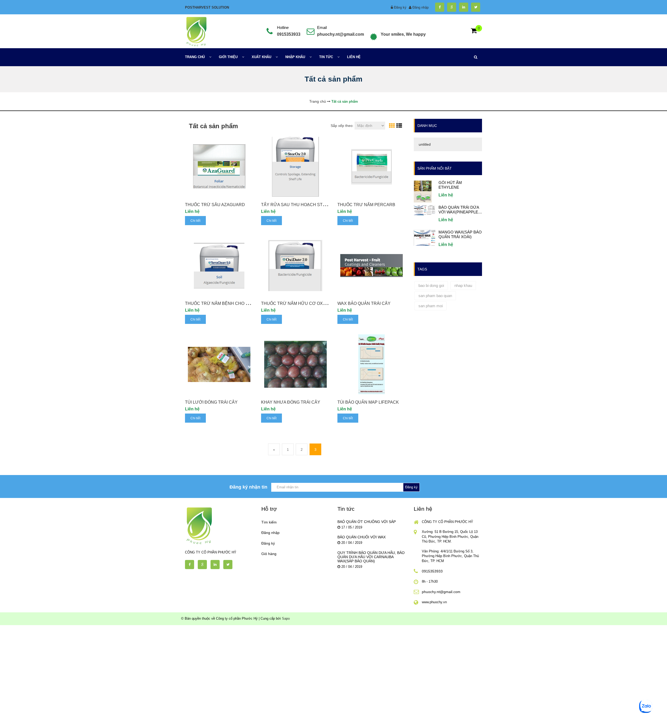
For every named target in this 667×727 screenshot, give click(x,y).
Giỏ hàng (268, 554)
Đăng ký (400, 7)
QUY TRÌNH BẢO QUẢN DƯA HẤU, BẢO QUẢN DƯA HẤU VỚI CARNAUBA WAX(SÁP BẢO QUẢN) (371, 557)
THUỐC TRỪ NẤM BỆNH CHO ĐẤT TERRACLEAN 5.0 (238, 303)
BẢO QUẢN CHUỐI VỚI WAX (361, 537)
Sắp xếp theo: (342, 126)
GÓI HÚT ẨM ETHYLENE (450, 184)
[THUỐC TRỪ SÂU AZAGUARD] (219, 167)
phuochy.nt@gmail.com (340, 34)
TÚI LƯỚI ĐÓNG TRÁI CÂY (211, 402)
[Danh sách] (399, 125)
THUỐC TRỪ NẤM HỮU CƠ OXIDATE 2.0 (301, 303)
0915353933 (288, 34)
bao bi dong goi (431, 285)
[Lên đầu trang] (580, 718)
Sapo (286, 618)
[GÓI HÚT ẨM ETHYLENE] (423, 191)
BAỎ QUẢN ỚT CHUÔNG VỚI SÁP (366, 522)
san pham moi (430, 306)
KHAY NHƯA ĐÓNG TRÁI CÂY (290, 402)
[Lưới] (392, 125)
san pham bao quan (435, 295)
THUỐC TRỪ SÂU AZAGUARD (215, 204)
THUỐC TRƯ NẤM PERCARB (366, 204)
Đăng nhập (420, 7)
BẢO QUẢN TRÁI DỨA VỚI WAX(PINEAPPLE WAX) (459, 209)
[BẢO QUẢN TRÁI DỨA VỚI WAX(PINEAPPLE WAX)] (425, 210)
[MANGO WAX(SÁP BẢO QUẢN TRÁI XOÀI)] (425, 237)
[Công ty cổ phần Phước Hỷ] (196, 31)
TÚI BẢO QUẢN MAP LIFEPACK (368, 402)
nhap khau (463, 285)
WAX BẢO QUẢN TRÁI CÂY (364, 303)
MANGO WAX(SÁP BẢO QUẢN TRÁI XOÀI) (460, 234)
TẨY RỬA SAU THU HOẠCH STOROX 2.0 (301, 204)
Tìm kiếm (269, 522)
